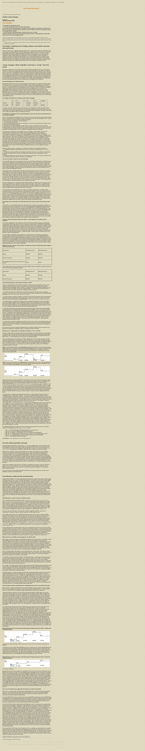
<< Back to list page (7, 14)
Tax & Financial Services (11, 2)
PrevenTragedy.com (40, 2)
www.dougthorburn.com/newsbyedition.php (12, 402)
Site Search (53, 2)
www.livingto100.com (7, 525)
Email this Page (16, 14)
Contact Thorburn (60, 2)
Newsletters (19, 2)
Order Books (47, 2)
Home (3, 2)
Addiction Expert (31, 2)
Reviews (25, 2)
